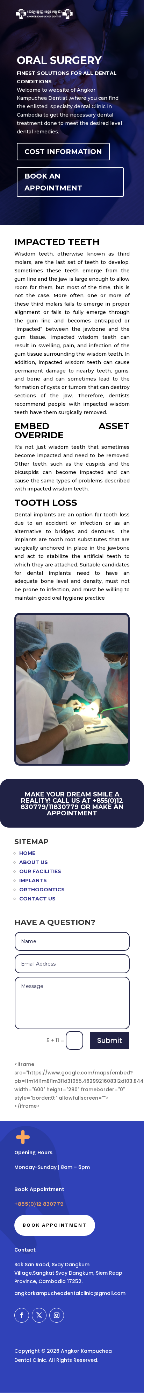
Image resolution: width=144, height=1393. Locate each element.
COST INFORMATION (63, 151)
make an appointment (85, 810)
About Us (33, 862)
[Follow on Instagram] (56, 1315)
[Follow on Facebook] (21, 1315)
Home (27, 853)
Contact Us (37, 899)
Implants (33, 880)
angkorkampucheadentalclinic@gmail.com (69, 1293)
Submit (109, 1040)
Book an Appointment (53, 182)
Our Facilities (40, 871)
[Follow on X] (39, 1315)
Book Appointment (55, 1225)
